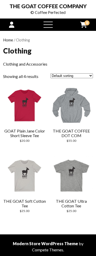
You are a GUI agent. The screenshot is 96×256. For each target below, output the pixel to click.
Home (8, 40)
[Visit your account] (11, 24)
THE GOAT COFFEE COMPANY (48, 6)
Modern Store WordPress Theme (45, 243)
